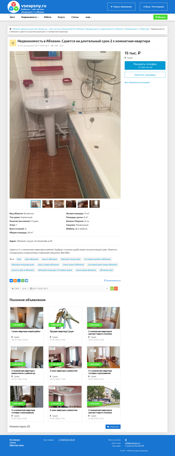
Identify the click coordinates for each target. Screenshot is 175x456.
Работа (47, 17)
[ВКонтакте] (11, 280)
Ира (19, 259)
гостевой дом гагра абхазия (102, 264)
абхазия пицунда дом (23, 264)
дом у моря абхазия (48, 264)
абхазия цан (106, 270)
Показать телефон (145, 65)
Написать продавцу (145, 74)
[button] (118, 53)
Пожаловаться (113, 280)
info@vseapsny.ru (132, 443)
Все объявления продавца (137, 82)
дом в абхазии (49, 259)
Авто (12, 17)
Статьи (75, 17)
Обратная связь (17, 445)
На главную (15, 440)
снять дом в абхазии (73, 264)
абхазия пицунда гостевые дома (55, 270)
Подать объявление (122, 6)
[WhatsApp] (22, 280)
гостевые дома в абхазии (97, 259)
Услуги (61, 17)
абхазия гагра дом (70, 259)
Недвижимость (29, 17)
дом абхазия (31, 259)
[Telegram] (26, 280)
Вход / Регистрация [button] (154, 6)
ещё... (89, 17)
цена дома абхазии (86, 270)
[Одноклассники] (15, 280)
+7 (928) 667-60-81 (66, 440)
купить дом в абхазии (23, 270)
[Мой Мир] (19, 280)
